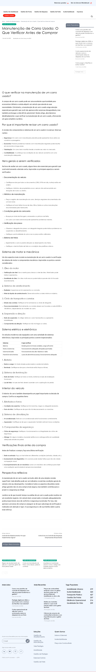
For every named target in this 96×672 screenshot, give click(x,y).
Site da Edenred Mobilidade (80, 3)
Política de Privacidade (8, 657)
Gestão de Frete (39, 662)
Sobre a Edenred (61, 635)
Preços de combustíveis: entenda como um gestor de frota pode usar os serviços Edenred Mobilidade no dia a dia (52, 592)
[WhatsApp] (33, 47)
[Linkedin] (4, 652)
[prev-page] (3, 573)
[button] (91, 16)
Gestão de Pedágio (41, 654)
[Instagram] (15, 652)
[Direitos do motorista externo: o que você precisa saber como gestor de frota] (38, 604)
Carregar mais (79, 71)
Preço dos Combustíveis (63, 643)
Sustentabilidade (61, 639)
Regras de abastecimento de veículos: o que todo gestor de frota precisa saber (11, 565)
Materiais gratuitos (60, 3)
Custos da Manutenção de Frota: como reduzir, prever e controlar (31, 565)
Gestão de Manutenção (38, 641)
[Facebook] (20, 47)
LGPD (18, 657)
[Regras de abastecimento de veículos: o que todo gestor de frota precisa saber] (11, 554)
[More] (37, 47)
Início (3, 21)
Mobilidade (38, 650)
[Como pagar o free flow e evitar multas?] (70, 65)
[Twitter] (24, 47)
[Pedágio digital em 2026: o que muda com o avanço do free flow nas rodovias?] (70, 43)
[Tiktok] (21, 652)
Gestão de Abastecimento (13, 21)
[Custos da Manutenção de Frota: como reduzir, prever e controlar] (32, 554)
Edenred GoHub (39, 658)
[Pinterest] (29, 47)
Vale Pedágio (38, 646)
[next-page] (6, 573)
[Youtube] (10, 652)
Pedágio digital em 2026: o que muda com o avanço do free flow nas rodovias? (84, 43)
